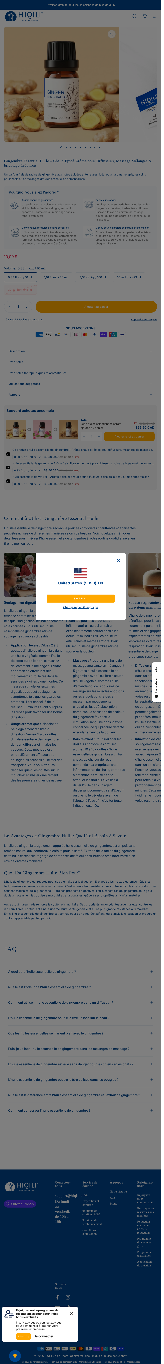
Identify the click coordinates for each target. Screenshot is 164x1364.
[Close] (118, 560)
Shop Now (80, 598)
